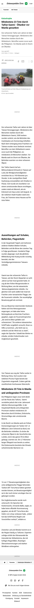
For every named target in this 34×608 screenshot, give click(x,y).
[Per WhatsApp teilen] (26, 61)
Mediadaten (7, 596)
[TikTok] (18, 580)
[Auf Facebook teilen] (18, 61)
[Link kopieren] (15, 61)
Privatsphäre (6, 593)
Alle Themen (14, 9)
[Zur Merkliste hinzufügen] (31, 61)
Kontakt (17, 598)
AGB (20, 593)
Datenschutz (27, 593)
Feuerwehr (6, 9)
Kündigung (9, 598)
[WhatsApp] (15, 580)
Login (30, 3)
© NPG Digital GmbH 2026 (17, 575)
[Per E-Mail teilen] (23, 61)
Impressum (25, 598)
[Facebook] (22, 580)
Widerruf (17, 601)
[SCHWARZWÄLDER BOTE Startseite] (17, 3)
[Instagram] (11, 580)
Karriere (14, 593)
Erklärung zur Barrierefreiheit (21, 596)
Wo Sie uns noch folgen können (18, 585)
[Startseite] (4, 562)
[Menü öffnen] (2, 4)
